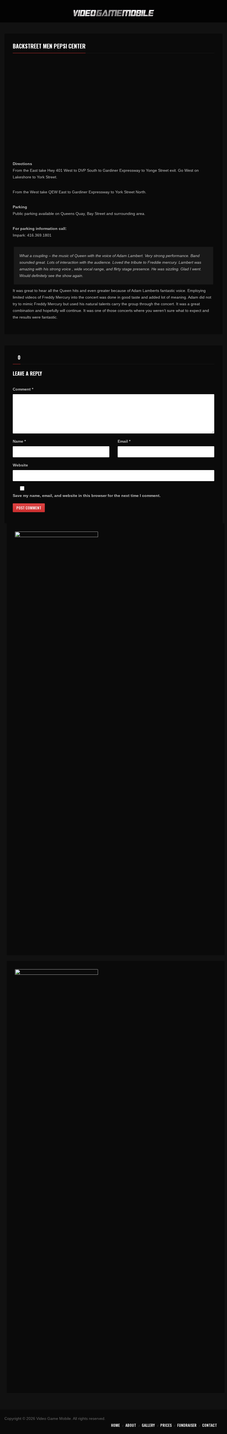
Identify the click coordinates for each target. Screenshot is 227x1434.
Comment (23, 389)
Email (124, 441)
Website (20, 465)
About (130, 1425)
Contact (209, 1425)
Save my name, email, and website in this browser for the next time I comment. (87, 495)
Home (115, 1425)
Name (19, 441)
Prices (166, 1425)
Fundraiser (187, 1425)
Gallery (148, 1425)
